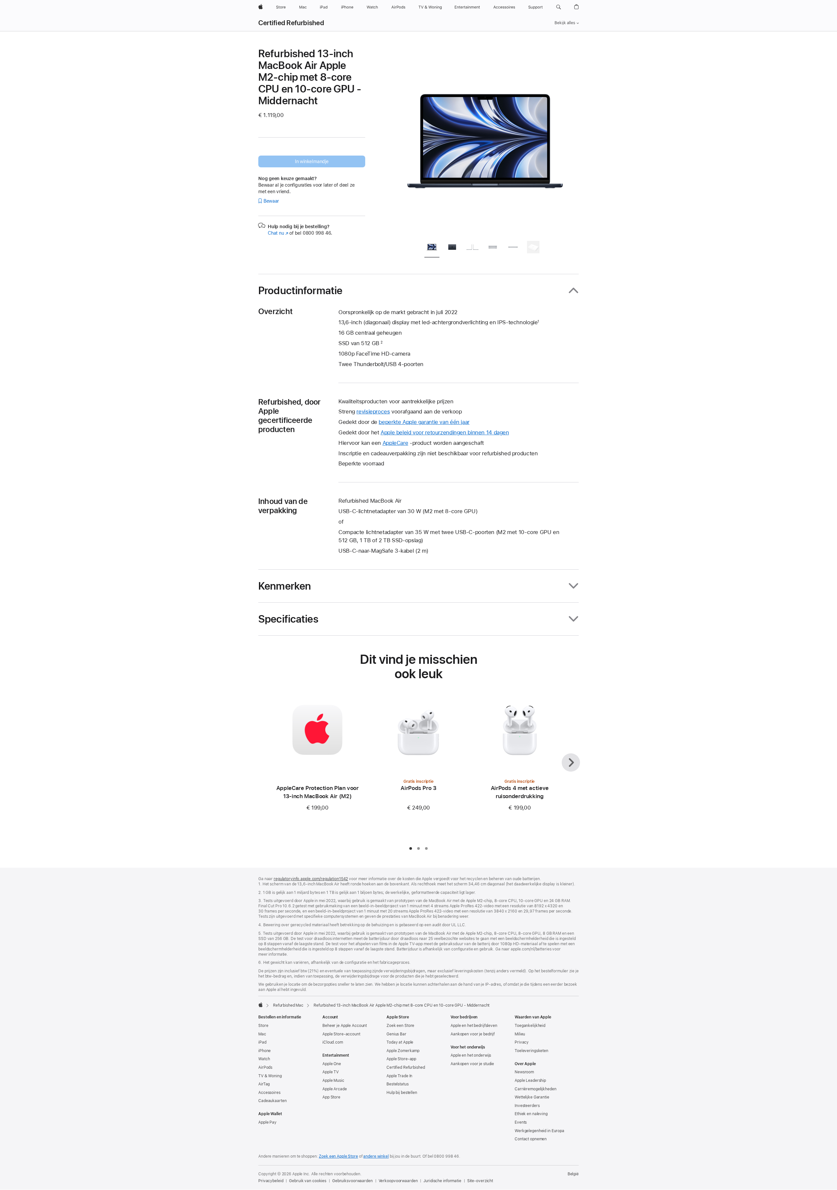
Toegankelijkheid (530, 1025)
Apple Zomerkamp (402, 1050)
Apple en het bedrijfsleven (474, 1025)
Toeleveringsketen (531, 1050)
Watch (264, 1059)
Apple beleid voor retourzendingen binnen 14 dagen (445, 432)
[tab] (431, 248)
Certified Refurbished (291, 23)
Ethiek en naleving (531, 1114)
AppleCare (395, 443)
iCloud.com (332, 1042)
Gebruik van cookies (307, 1181)
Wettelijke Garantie (532, 1097)
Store (263, 1025)
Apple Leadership (530, 1080)
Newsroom (524, 1072)
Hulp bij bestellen (401, 1092)
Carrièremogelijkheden (535, 1089)
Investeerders (527, 1105)
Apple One (331, 1064)
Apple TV (330, 1072)
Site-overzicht (480, 1181)
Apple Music (333, 1080)
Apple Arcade (334, 1089)
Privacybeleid (270, 1181)
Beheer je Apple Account (344, 1025)
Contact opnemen (531, 1139)
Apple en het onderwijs (471, 1055)
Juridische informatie (442, 1181)
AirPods (265, 1067)
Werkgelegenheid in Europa (539, 1131)
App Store (331, 1097)
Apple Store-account (341, 1034)
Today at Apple (399, 1042)
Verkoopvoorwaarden (398, 1181)
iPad (262, 1042)
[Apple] (260, 1005)
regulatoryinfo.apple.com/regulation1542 (311, 879)
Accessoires (269, 1092)
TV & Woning (270, 1076)
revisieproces (373, 411)
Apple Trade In (399, 1076)
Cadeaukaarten (272, 1100)
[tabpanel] (485, 141)
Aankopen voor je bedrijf (473, 1034)
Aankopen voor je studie (472, 1064)
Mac (262, 1034)
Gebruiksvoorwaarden (352, 1181)
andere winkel (375, 1156)
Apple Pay (267, 1122)
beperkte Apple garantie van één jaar (424, 422)
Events (521, 1122)
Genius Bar (396, 1034)
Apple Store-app (401, 1059)
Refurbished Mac (288, 1005)
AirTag (264, 1084)
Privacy (522, 1042)
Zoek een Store (400, 1025)
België (573, 1174)
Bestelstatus (397, 1084)
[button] (559, 7)
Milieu (520, 1034)
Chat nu (278, 233)
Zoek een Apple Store (338, 1156)
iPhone (264, 1050)
